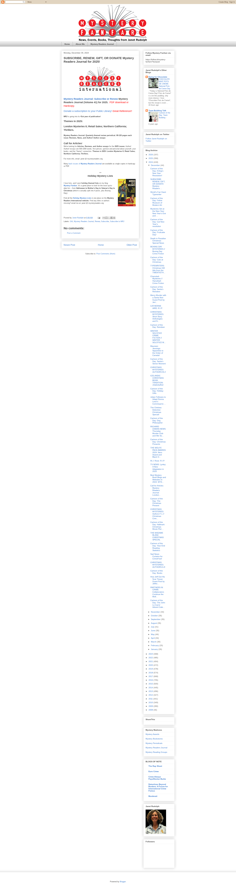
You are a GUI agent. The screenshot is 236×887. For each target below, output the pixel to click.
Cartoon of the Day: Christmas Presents (158, 441)
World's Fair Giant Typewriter (158, 193)
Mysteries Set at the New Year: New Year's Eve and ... (158, 212)
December (155, 165)
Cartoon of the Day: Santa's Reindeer (156, 289)
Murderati (152, 796)
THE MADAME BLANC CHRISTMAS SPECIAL (157, 536)
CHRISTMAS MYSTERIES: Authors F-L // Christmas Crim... (157, 513)
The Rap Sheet (155, 766)
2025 (151, 158)
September (156, 619)
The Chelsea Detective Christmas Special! (155, 410)
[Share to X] (109, 217)
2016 (151, 680)
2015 (151, 684)
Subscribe (105, 221)
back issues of (75, 164)
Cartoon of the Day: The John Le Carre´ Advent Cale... (157, 603)
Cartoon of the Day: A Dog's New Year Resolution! (156, 171)
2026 (151, 154)
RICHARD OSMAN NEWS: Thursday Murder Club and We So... (158, 431)
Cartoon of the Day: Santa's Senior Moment (158, 361)
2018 (151, 673)
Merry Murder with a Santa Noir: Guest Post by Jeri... (158, 298)
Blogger (123, 882)
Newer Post (69, 245)
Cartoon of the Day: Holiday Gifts (156, 391)
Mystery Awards (152, 734)
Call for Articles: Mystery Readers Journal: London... (157, 490)
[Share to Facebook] (111, 217)
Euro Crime (153, 771)
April (153, 638)
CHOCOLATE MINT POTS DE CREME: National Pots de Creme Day (164, 84)
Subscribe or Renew (106, 99)
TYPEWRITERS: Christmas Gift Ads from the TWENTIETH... (157, 269)
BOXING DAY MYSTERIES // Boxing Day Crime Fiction (157, 250)
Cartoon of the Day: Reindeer (157, 326)
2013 (151, 691)
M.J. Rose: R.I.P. (157, 461)
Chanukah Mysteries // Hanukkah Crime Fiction (157, 279)
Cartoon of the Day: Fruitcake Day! (157, 232)
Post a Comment (73, 233)
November (155, 612)
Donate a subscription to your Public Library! (88, 111)
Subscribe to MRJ (117, 221)
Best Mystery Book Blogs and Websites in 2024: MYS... (158, 478)
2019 (151, 669)
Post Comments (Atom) (105, 254)
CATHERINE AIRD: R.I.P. (156, 307)
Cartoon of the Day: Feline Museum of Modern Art (156, 201)
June (153, 630)
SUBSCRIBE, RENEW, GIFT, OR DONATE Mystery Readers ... (157, 183)
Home (67, 44)
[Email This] (103, 217)
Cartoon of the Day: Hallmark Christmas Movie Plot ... (157, 525)
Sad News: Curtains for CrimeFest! (156, 556)
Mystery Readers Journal (102, 44)
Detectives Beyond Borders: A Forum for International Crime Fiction (158, 787)
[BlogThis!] (106, 217)
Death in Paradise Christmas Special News (158, 240)
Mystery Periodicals (154, 743)
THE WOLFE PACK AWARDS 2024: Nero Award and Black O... (158, 452)
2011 (151, 699)
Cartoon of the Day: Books (156, 572)
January (154, 649)
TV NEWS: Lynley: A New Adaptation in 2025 (158, 467)
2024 (151, 162)
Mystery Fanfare (70, 186)
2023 (151, 654)
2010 (151, 702)
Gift (71, 221)
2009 (151, 706)
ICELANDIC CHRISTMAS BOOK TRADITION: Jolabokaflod (157, 380)
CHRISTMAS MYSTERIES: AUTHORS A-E (157, 564)
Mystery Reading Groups (156, 752)
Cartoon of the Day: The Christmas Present (156, 502)
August (154, 623)
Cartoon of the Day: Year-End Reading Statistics (157, 546)
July (153, 627)
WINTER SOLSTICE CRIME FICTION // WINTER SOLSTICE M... (158, 337)
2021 (151, 661)
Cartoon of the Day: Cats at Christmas (156, 259)
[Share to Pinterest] (114, 217)
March (154, 642)
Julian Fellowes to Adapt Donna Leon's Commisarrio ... (158, 400)
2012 (151, 695)
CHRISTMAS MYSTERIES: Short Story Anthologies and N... (157, 316)
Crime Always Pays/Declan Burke (157, 778)
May (153, 634)
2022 (151, 657)
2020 (151, 665)
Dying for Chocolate (157, 77)
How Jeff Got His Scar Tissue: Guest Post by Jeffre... (157, 580)
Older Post (132, 245)
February (155, 645)
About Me (80, 44)
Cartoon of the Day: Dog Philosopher (156, 420)
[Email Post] (99, 218)
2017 (151, 676)
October (154, 615)
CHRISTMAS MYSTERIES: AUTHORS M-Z (158, 369)
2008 (151, 710)
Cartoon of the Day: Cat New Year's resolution (157, 222)
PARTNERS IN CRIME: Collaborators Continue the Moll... (157, 592)
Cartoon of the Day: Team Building (164, 115)
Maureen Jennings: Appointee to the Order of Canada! (156, 350)
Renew (97, 221)
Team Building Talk (157, 110)
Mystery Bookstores (154, 739)
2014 (151, 687)
